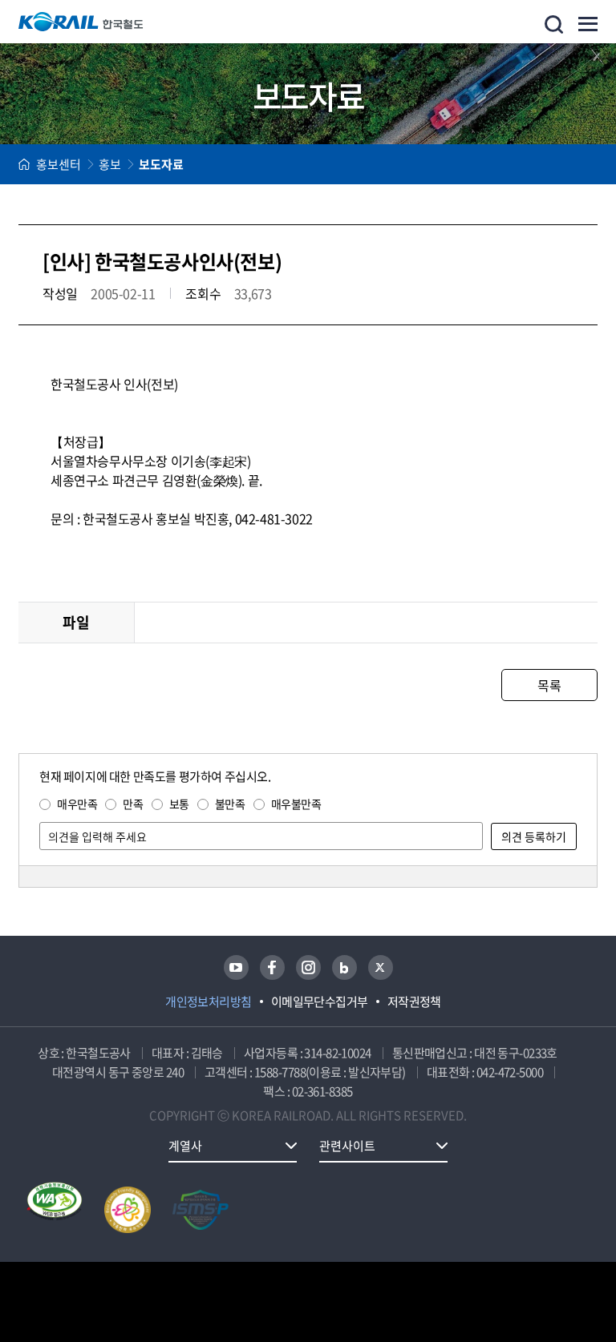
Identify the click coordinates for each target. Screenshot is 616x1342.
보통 (179, 803)
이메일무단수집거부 (319, 1001)
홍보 (110, 164)
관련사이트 (347, 1146)
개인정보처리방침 (208, 1001)
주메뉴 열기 (588, 24)
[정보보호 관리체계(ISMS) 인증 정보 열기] (200, 1210)
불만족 (230, 803)
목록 (549, 685)
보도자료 (161, 164)
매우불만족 (296, 803)
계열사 (185, 1146)
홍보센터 (58, 164)
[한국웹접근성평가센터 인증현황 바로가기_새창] (54, 1210)
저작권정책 (414, 1001)
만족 (133, 803)
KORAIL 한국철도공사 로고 (81, 21)
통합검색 (554, 24)
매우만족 (77, 803)
